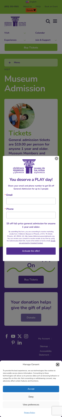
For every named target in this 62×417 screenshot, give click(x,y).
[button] (57, 364)
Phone (10, 209)
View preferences (31, 404)
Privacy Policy (29, 412)
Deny (31, 397)
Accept (31, 389)
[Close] (56, 158)
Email (9, 195)
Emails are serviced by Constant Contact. (37, 241)
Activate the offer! (31, 251)
